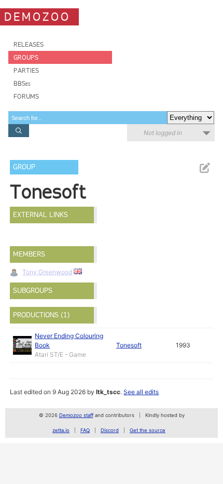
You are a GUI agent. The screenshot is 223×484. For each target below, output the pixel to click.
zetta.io (60, 430)
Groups (25, 57)
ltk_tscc (108, 392)
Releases (28, 44)
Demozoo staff (76, 415)
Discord (110, 430)
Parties (26, 70)
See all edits (141, 392)
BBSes (22, 83)
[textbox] (87, 117)
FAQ (85, 430)
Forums (26, 96)
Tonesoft (129, 345)
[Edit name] (204, 168)
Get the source (147, 430)
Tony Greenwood (47, 272)
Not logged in (163, 133)
